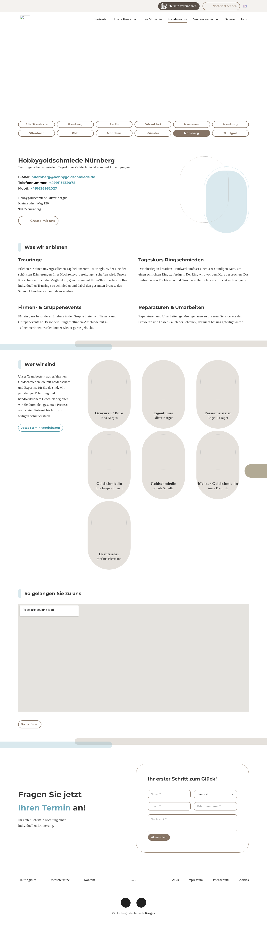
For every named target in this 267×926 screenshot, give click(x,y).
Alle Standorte (37, 124)
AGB (175, 880)
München (114, 133)
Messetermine (60, 880)
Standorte (175, 19)
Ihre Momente (152, 19)
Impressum (195, 880)
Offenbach (37, 133)
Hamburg (230, 124)
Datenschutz (220, 880)
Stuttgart (230, 133)
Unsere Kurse (121, 19)
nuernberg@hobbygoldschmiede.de (63, 177)
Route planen (29, 724)
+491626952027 (43, 188)
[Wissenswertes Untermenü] (217, 19)
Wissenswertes (203, 19)
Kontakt (89, 880)
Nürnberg (191, 133)
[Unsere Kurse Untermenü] (134, 19)
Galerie (230, 19)
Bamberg (75, 124)
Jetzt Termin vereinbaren (40, 427)
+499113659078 (62, 183)
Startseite (100, 19)
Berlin (114, 124)
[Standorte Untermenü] (185, 19)
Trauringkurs (27, 880)
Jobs (244, 19)
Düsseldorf (153, 124)
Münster (153, 133)
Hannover (191, 124)
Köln (75, 133)
